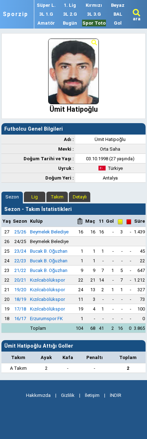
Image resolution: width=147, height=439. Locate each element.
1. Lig (70, 5)
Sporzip (15, 14)
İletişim (92, 395)
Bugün (70, 23)
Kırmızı (94, 5)
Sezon (12, 197)
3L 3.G (94, 14)
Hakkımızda (38, 395)
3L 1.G (46, 14)
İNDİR (115, 395)
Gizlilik (68, 395)
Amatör (46, 23)
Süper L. (46, 5)
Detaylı (80, 197)
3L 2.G (70, 14)
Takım (57, 197)
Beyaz (118, 5)
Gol (118, 23)
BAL (117, 14)
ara (137, 18)
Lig (34, 197)
